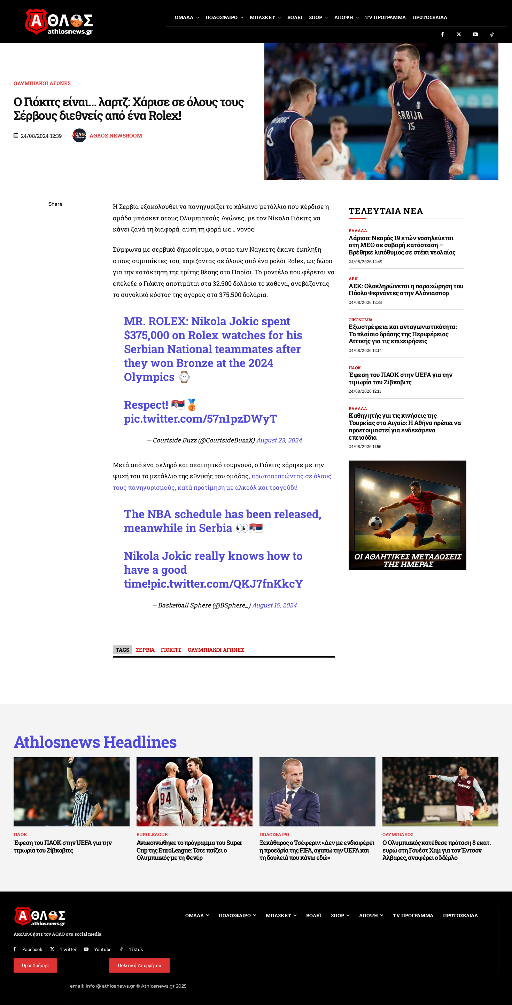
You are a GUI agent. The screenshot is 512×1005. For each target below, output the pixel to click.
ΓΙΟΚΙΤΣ (171, 649)
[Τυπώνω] (55, 319)
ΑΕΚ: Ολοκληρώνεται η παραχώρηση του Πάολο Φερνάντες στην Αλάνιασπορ (406, 289)
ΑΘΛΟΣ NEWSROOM (116, 135)
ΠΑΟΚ (355, 367)
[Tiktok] (492, 34)
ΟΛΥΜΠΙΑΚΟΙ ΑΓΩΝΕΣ (42, 83)
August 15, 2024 (274, 605)
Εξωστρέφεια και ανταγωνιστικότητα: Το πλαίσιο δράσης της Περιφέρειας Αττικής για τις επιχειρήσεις (403, 333)
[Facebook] (442, 34)
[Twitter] (459, 34)
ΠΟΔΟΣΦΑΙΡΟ (274, 834)
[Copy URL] (55, 303)
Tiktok (136, 949)
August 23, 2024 (279, 440)
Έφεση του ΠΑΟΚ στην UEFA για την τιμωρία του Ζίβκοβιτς (400, 378)
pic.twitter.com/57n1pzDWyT (200, 418)
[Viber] (55, 270)
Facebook (32, 949)
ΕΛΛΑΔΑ (358, 230)
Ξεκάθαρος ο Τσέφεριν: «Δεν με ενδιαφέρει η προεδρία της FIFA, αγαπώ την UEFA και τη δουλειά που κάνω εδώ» (316, 850)
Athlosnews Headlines (95, 741)
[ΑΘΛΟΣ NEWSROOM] (80, 135)
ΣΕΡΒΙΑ (145, 649)
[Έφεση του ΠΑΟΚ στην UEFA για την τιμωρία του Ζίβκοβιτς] (72, 792)
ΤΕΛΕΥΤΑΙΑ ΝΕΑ (386, 211)
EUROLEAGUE (152, 834)
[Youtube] (475, 34)
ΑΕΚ (353, 278)
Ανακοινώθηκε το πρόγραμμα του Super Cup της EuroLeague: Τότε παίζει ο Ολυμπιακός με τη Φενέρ (189, 850)
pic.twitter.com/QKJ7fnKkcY (226, 583)
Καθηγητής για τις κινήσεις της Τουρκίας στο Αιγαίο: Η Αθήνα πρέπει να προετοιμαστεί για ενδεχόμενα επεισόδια (405, 426)
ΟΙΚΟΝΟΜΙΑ (361, 319)
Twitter (68, 949)
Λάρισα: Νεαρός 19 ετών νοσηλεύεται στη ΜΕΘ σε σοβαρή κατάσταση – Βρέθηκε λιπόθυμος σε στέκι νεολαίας (402, 245)
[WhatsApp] (55, 254)
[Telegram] (55, 286)
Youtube (102, 949)
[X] (55, 237)
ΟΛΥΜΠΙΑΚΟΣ (397, 834)
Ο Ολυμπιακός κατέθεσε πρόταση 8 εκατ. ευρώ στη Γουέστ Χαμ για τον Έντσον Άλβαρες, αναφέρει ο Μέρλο (436, 850)
